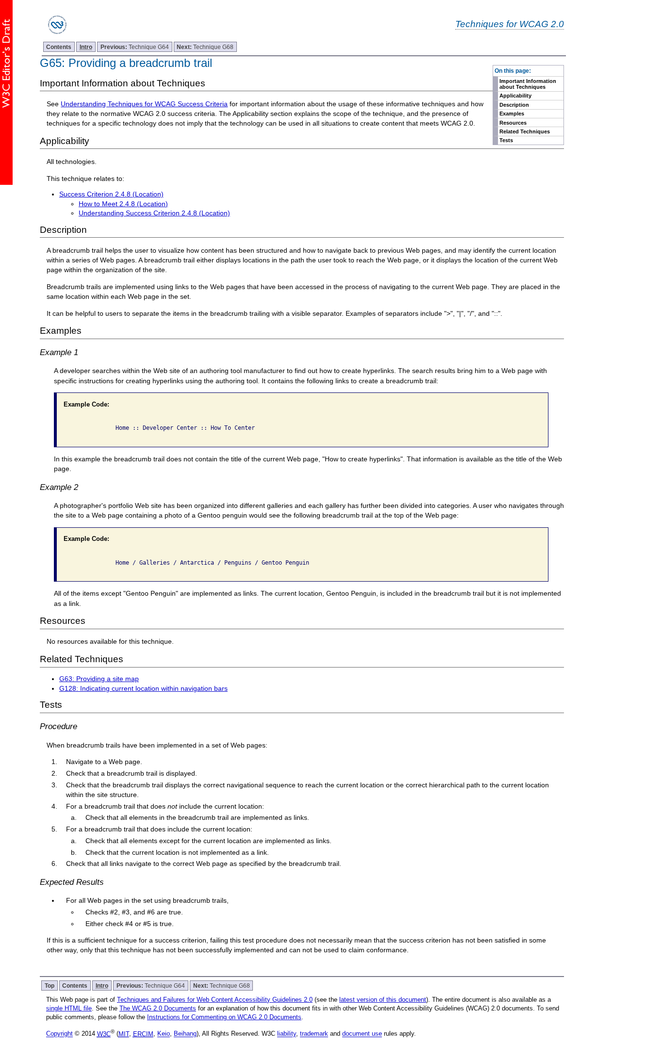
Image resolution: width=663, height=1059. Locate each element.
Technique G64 (134, 47)
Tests (506, 140)
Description (514, 105)
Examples (511, 113)
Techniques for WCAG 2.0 (509, 23)
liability (286, 1034)
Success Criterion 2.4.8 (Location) (111, 194)
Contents (58, 47)
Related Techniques (524, 131)
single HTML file (69, 1008)
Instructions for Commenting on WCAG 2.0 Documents (224, 1017)
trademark (314, 1034)
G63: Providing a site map (99, 679)
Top (49, 985)
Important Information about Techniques (527, 84)
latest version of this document (382, 999)
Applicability (515, 95)
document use (362, 1034)
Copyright (59, 1034)
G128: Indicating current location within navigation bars (143, 688)
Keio (163, 1034)
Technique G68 (205, 47)
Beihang (185, 1034)
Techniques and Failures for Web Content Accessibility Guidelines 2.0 (215, 999)
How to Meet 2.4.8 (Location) (123, 204)
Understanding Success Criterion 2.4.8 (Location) (154, 213)
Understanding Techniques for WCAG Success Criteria (144, 104)
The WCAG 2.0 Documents (157, 1008)
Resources (513, 123)
